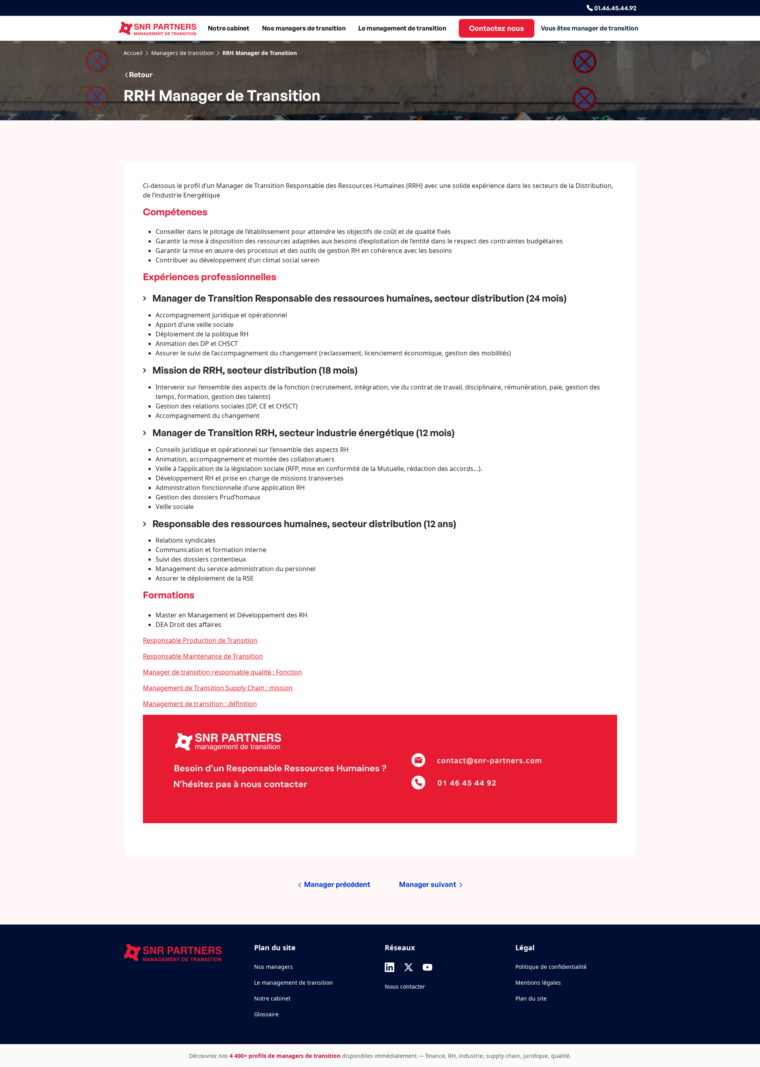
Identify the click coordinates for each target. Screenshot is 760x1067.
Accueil (133, 53)
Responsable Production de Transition (200, 640)
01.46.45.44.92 (614, 8)
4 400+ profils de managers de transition (285, 1055)
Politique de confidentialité (551, 966)
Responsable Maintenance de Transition (203, 656)
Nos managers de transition (304, 28)
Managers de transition (182, 53)
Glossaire (266, 1014)
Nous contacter (405, 986)
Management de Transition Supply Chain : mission (218, 687)
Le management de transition (402, 28)
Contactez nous (496, 28)
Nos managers (273, 966)
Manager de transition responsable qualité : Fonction (222, 672)
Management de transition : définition (200, 703)
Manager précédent (336, 884)
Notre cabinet (228, 28)
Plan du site (531, 998)
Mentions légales (538, 982)
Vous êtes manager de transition (589, 28)
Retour (140, 74)
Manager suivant (428, 884)
